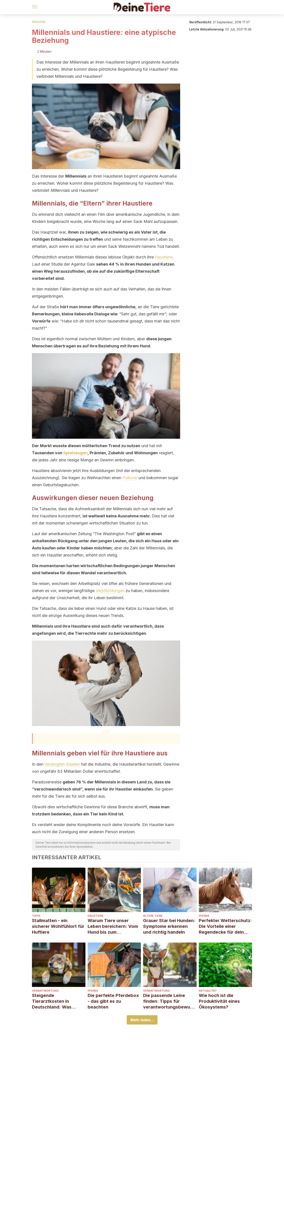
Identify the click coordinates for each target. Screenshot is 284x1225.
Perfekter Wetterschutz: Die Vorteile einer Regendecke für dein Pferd (225, 926)
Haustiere (163, 257)
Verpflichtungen (110, 590)
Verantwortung (45, 990)
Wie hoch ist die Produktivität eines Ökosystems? (219, 1001)
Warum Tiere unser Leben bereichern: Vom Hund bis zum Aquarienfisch (113, 926)
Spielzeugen (75, 452)
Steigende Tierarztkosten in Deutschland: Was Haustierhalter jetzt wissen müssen (53, 1001)
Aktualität (38, 21)
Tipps (36, 915)
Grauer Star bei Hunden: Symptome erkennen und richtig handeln (169, 926)
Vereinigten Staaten (62, 764)
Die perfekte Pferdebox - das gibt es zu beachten (113, 1001)
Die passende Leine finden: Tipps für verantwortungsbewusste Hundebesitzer (169, 1001)
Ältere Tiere (153, 915)
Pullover (129, 477)
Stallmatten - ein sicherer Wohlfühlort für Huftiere (58, 926)
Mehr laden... (142, 1020)
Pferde (204, 915)
